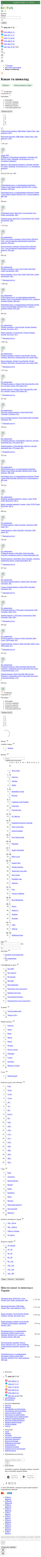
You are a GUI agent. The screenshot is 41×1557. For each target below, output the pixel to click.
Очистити (11, 1279)
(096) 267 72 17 (9, 35)
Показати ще (7, 111)
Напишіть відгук (9, 280)
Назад (4, 1279)
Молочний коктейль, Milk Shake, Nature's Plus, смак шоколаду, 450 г (13, 1307)
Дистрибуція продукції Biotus (15, 1411)
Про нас (8, 1405)
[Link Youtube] (12, 1484)
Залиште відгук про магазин (15, 1449)
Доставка (8, 1435)
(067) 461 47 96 (9, 47)
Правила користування (13, 1422)
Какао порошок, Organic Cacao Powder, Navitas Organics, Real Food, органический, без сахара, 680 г (19, 362)
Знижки (8, 1433)
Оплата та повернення (13, 1437)
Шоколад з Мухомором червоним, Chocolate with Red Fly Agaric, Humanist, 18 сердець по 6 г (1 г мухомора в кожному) (20, 166)
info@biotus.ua (10, 1398)
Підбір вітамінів (11, 1424)
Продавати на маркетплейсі (15, 1415)
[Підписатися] (7, 1463)
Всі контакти (9, 1400)
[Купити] (3, 149)
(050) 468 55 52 (9, 41)
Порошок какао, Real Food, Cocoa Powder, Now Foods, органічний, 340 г (14, 1299)
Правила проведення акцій (14, 1418)
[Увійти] (2, 50)
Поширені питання (12, 1447)
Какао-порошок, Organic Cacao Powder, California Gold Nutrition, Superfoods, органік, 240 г (15, 1323)
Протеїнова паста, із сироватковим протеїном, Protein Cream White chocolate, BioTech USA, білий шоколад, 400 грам (20, 478)
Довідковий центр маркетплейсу (16, 1416)
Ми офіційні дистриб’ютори (15, 1409)
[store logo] (7, 9)
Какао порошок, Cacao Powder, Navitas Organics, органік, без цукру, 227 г (18, 333)
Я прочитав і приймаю (9, 1547)
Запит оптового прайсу (13, 1413)
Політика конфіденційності (15, 1420)
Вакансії (8, 1407)
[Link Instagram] (9, 1484)
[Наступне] (5, 124)
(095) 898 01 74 (9, 32)
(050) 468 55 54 (9, 44)
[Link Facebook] (6, 1484)
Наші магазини (10, 1450)
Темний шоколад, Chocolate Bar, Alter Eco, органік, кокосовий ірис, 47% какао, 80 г (19, 447)
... (5, 121)
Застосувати (20, 1279)
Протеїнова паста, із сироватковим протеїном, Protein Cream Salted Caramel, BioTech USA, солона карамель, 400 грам (20, 194)
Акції (7, 1431)
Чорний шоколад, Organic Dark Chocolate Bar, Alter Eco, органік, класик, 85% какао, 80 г (19, 390)
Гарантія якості (10, 1445)
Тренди (7, 1426)
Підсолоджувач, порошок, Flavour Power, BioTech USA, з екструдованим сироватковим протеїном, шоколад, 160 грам (18, 248)
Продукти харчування (13, 67)
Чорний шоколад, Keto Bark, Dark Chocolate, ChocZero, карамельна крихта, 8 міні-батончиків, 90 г (20, 559)
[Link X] (15, 1484)
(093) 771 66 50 (9, 38)
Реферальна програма (12, 1443)
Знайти (4, 23)
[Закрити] (3, 1542)
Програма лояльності (12, 1439)
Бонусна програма (11, 1441)
